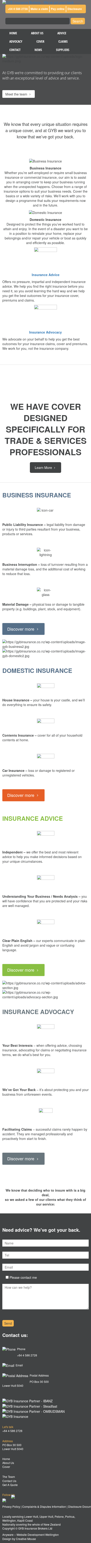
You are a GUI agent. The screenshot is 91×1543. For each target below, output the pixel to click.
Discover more (21, 629)
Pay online (58, 9)
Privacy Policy (11, 1506)
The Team (8, 1477)
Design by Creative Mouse (19, 1539)
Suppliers (62, 50)
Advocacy (15, 41)
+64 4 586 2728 (18, 9)
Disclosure (74, 9)
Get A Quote (10, 1485)
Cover (40, 41)
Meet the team (16, 94)
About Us (37, 33)
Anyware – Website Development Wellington (30, 1535)
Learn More (44, 467)
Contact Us (9, 1481)
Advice (61, 33)
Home (13, 33)
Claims (63, 41)
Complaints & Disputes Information (44, 1506)
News (38, 50)
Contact (15, 50)
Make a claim (39, 9)
